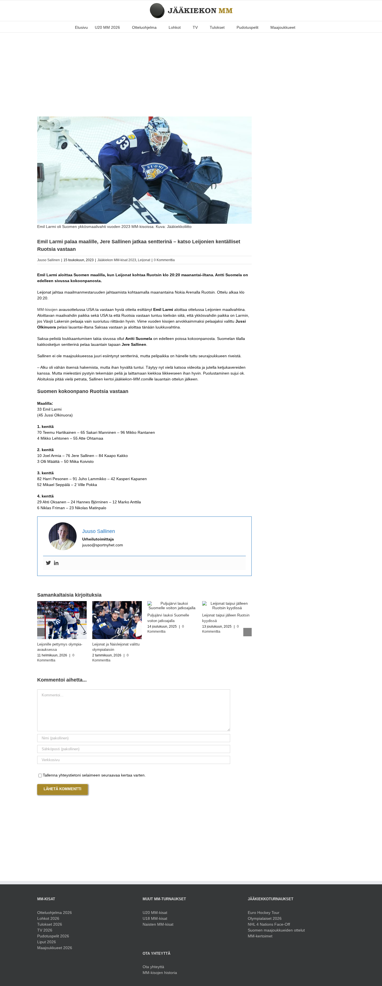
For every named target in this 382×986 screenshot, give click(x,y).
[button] (303, 26)
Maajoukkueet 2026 (54, 947)
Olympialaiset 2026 (265, 918)
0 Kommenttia (164, 260)
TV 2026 (44, 930)
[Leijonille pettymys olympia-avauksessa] (62, 603)
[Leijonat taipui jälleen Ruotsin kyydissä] (227, 603)
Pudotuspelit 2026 (53, 936)
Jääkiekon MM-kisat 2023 (116, 260)
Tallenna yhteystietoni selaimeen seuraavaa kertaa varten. (94, 775)
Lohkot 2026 (48, 918)
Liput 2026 (46, 942)
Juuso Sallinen (48, 260)
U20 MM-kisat (155, 912)
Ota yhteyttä (153, 966)
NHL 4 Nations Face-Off (269, 924)
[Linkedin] (56, 563)
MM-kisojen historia (160, 972)
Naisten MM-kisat (158, 924)
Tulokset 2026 (49, 924)
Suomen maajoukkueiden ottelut (276, 930)
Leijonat (144, 260)
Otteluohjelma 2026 (54, 912)
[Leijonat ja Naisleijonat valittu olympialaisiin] (117, 603)
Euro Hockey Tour (263, 912)
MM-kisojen (47, 309)
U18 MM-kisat (155, 918)
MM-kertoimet (260, 936)
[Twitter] (48, 563)
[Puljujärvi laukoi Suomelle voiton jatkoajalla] (172, 603)
